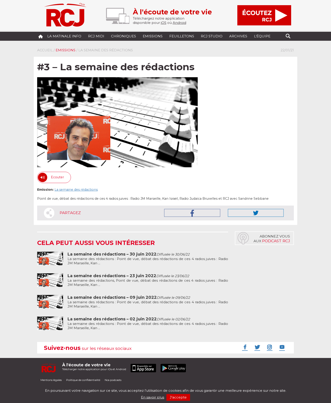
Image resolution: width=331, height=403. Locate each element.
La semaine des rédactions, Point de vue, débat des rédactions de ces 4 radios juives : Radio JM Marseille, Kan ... (148, 280)
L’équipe (262, 36)
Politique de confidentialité (83, 380)
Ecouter (57, 177)
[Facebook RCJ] (244, 347)
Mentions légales (51, 380)
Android (179, 22)
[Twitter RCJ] (256, 347)
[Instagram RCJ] (269, 347)
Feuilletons (181, 36)
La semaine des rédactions (76, 190)
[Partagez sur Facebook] (192, 213)
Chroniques (123, 36)
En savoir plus (152, 397)
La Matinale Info (64, 36)
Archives (238, 36)
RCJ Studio (211, 36)
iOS (163, 22)
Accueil (45, 50)
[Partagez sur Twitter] (256, 213)
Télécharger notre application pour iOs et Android (94, 366)
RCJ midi (96, 36)
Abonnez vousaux (272, 238)
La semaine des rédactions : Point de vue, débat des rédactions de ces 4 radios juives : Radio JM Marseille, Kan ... (148, 258)
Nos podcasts (113, 380)
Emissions (153, 36)
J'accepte (178, 397)
